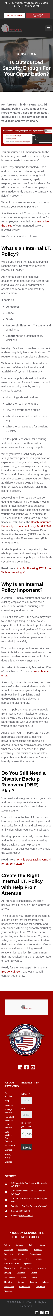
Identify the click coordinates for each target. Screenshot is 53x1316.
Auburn (7, 1245)
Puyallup (7, 1273)
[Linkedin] (20, 1067)
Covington (8, 1249)
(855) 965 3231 (31, 6)
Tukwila (45, 1282)
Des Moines (23, 1249)
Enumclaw (8, 1254)
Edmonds (38, 1249)
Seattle (23, 1277)
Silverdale (8, 1291)
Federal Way (35, 1254)
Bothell (31, 1245)
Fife (5, 1259)
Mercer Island (26, 1268)
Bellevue (19, 1245)
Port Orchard (24, 1287)
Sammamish (9, 1277)
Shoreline (8, 1282)
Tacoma (33, 1282)
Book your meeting (37, 15)
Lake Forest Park (11, 1263)
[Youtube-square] (32, 1067)
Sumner (21, 1282)
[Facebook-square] (26, 1067)
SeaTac (35, 1277)
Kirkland (38, 1259)
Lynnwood (28, 1263)
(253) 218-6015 (26, 1215)
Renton (34, 1273)
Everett (21, 1254)
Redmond (21, 1273)
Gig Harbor (40, 1287)
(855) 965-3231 (24, 1211)
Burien (42, 1245)
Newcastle (42, 1268)
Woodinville (9, 1287)
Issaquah (17, 1259)
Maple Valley (9, 1268)
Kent (28, 1259)
